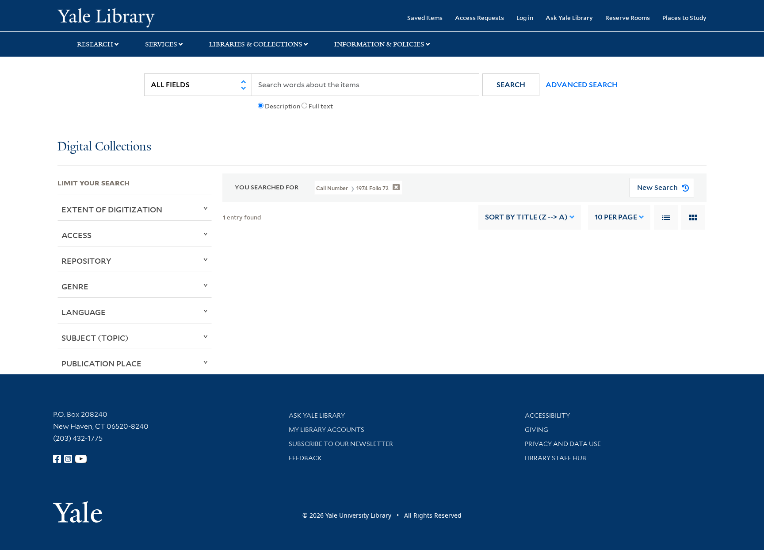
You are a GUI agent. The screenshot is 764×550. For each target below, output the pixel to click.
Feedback (305, 458)
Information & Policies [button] (379, 44)
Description (282, 106)
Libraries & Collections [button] (255, 44)
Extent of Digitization (111, 209)
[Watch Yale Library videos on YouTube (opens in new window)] (81, 459)
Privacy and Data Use (563, 443)
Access (76, 235)
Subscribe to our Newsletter (341, 443)
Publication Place (101, 363)
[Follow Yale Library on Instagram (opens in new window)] (68, 459)
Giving (536, 429)
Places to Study (684, 17)
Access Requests (479, 17)
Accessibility (547, 415)
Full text (321, 106)
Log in (524, 17)
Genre (74, 286)
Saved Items (425, 17)
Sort (526, 217)
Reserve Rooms (627, 17)
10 (616, 217)
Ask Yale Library (569, 17)
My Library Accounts (326, 429)
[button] (510, 84)
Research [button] (95, 44)
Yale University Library (106, 17)
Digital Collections (104, 147)
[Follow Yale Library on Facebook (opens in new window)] (57, 459)
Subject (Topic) (95, 337)
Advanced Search (582, 85)
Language (83, 312)
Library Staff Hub (555, 458)
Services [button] (161, 44)
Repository (86, 260)
